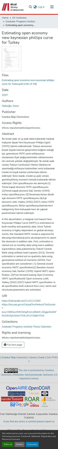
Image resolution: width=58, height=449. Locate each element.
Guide (41, 357)
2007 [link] (5, 95)
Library (32, 357)
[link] (29, 82)
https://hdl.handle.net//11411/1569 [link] (21, 301)
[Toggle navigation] (51, 7)
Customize (32, 444)
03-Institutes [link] (19, 17)
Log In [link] (41, 7)
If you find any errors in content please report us (29, 421)
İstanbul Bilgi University (14, 357)
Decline (19, 444)
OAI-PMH (52, 357)
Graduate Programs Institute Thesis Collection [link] (21, 21)
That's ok (8, 444)
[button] (13, 7)
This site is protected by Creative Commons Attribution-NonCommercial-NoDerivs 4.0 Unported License (29, 374)
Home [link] (5, 17)
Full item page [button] (14, 344)
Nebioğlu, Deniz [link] (10, 106)
